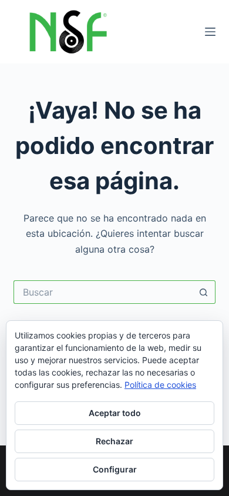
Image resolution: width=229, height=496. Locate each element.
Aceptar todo (115, 413)
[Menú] (210, 31)
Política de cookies (160, 385)
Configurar (115, 469)
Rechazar (114, 441)
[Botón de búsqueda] (203, 292)
